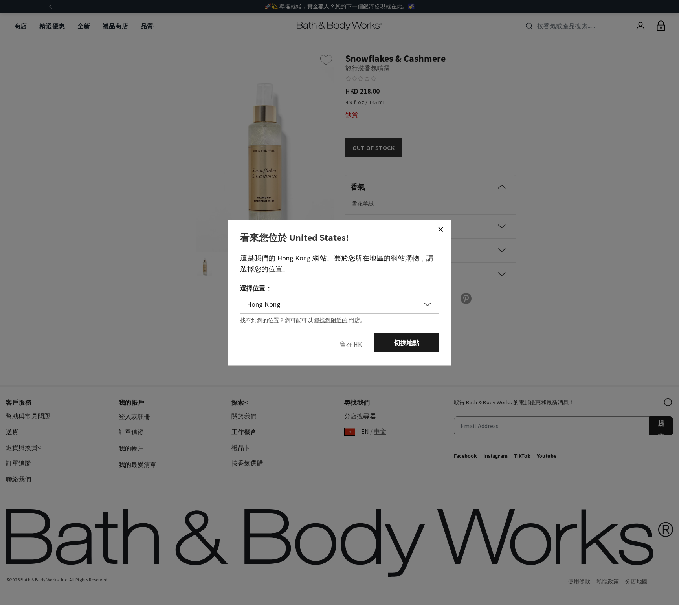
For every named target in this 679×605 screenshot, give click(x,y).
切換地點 (407, 342)
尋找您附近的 (330, 320)
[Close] (440, 229)
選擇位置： (256, 288)
